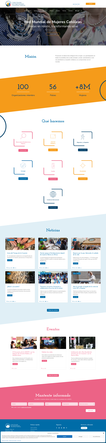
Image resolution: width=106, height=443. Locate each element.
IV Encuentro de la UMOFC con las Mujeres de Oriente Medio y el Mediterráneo (24, 353)
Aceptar (64, 436)
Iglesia (13, 239)
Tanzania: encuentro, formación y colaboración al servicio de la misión (53, 287)
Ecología (9, 239)
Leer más (10, 260)
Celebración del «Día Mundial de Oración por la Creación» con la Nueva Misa (82, 353)
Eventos (58, 10)
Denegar (80, 436)
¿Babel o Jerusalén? (20, 287)
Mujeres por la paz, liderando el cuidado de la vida (86, 253)
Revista (64, 10)
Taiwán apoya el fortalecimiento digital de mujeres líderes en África (53, 253)
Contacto (71, 10)
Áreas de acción (33, 429)
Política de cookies (5, 440)
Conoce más (53, 34)
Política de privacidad (13, 440)
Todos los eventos (53, 375)
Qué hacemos (37, 10)
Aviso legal (19, 440)
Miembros (45, 10)
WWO (45, 239)
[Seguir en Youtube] (64, 428)
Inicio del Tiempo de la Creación (20, 253)
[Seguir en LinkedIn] (62, 428)
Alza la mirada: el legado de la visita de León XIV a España (86, 287)
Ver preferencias (96, 436)
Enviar (90, 410)
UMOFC (41, 239)
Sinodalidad (44, 338)
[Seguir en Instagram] (59, 428)
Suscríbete (84, 428)
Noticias (52, 10)
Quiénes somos (27, 10)
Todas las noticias (53, 310)
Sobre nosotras (33, 427)
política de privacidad (26, 407)
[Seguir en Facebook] (57, 428)
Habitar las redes (53, 353)
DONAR (90, 3)
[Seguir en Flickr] (66, 428)
